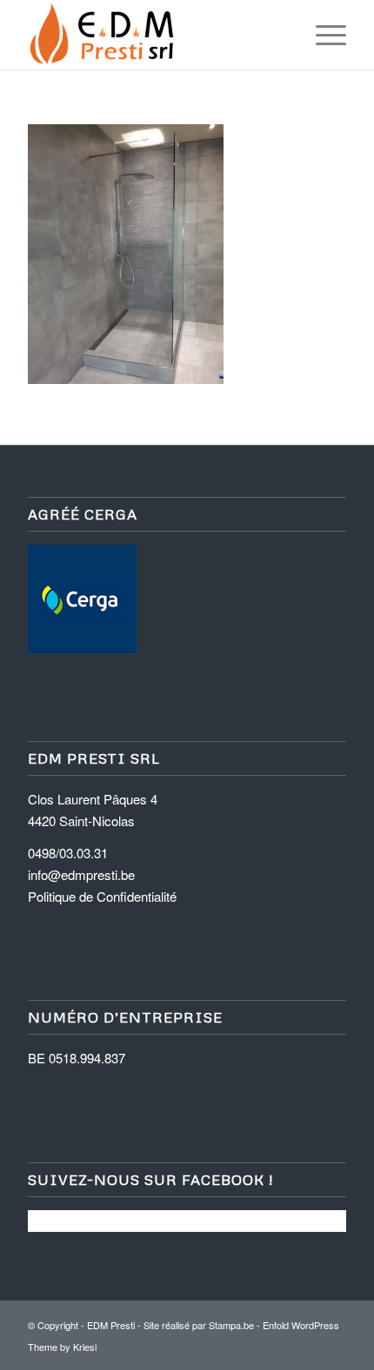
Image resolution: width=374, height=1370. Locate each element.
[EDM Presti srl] (155, 34)
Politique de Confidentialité (102, 896)
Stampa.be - (236, 1325)
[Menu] (322, 34)
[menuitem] (322, 34)
